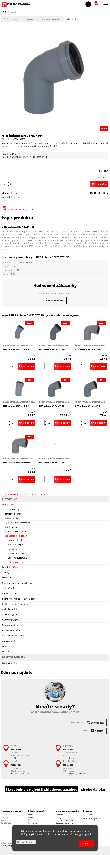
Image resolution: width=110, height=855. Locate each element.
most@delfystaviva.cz (19, 758)
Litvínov (31, 817)
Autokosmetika (9, 641)
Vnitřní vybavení (10, 619)
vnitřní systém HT (73, 19)
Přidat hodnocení (55, 300)
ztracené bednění (13, 513)
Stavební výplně (9, 614)
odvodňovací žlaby (17, 553)
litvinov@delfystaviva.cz (72, 758)
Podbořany (33, 823)
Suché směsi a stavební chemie (17, 583)
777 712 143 (88, 814)
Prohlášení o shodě (15, 209)
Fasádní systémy (10, 567)
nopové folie (14, 549)
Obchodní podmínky (64, 820)
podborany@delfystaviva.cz (74, 773)
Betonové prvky (9, 593)
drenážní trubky (15, 540)
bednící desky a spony (15, 531)
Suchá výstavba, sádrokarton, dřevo (19, 598)
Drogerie (6, 646)
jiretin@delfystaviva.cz (20, 773)
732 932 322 (68, 765)
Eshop (16, 19)
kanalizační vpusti (16, 544)
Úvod (5, 19)
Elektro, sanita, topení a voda (16, 604)
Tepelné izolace (9, 588)
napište (99, 730)
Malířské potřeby (10, 609)
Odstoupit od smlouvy (65, 823)
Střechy (5, 572)
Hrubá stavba (30, 19)
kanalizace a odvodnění (51, 19)
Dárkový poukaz (9, 663)
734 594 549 (16, 765)
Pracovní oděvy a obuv (13, 635)
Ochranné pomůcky (11, 630)
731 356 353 (16, 749)
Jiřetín (30, 820)
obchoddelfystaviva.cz (93, 818)
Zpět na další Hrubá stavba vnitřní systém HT (24, 494)
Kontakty (59, 814)
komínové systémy (14, 527)
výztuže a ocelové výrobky (17, 522)
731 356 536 (68, 749)
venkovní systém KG (17, 557)
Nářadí (5, 651)
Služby (58, 817)
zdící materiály (12, 509)
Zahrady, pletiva (10, 625)
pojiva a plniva (12, 518)
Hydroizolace (8, 577)
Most (30, 814)
